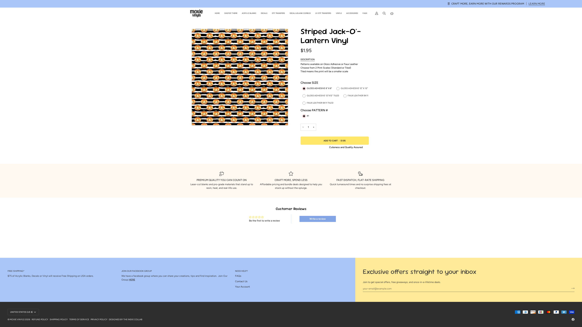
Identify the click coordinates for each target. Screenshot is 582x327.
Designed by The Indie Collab (125, 319)
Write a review (317, 218)
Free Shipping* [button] (16, 271)
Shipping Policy (59, 319)
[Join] (571, 288)
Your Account (242, 286)
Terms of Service (79, 319)
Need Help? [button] (241, 271)
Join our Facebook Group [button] (136, 271)
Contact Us (241, 281)
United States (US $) (21, 312)
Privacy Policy (99, 319)
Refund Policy (40, 319)
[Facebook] (573, 319)
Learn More (331, 3)
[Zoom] (194, 121)
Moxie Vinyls (17, 319)
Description (308, 59)
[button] (231, 13)
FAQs (238, 275)
